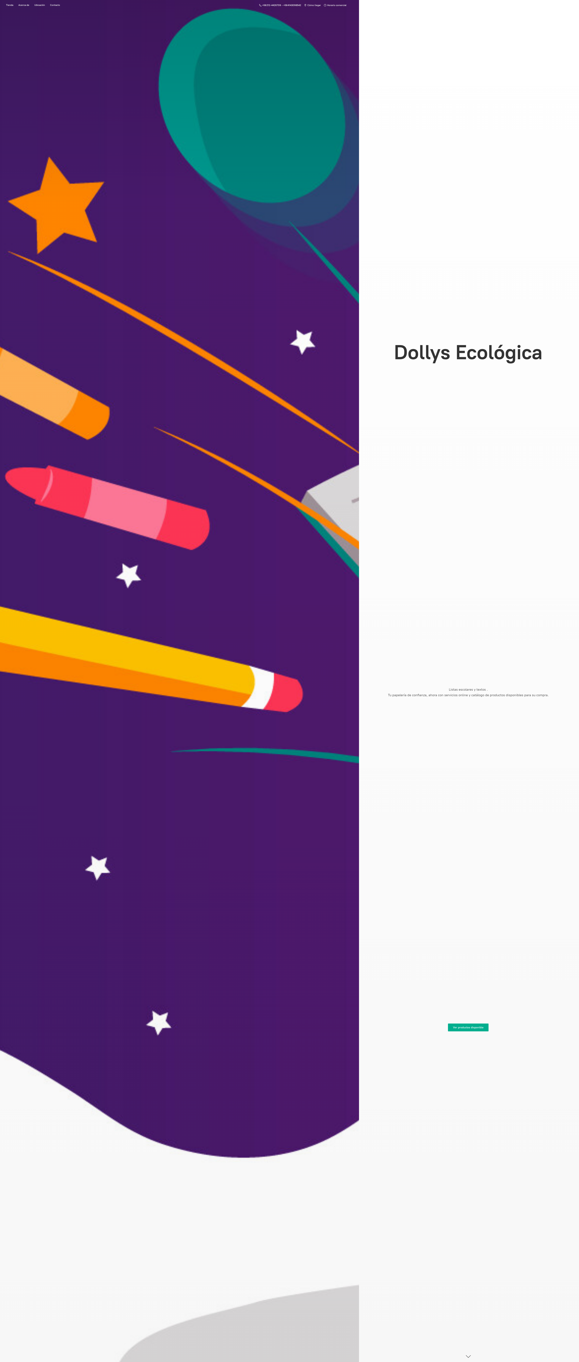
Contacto (55, 5)
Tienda (9, 5)
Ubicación (39, 5)
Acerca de (23, 5)
